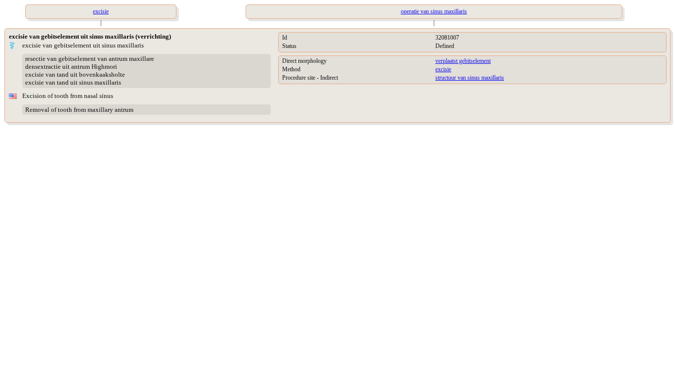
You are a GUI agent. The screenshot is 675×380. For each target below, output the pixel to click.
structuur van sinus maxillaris (469, 77)
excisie (443, 69)
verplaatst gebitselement (463, 60)
